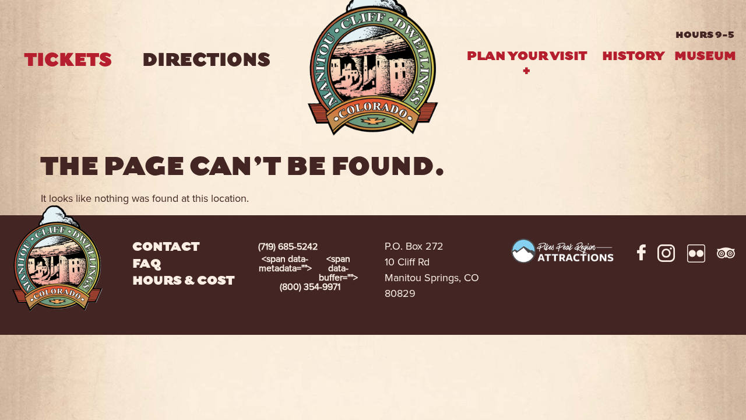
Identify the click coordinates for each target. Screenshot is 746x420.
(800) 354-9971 (308, 273)
